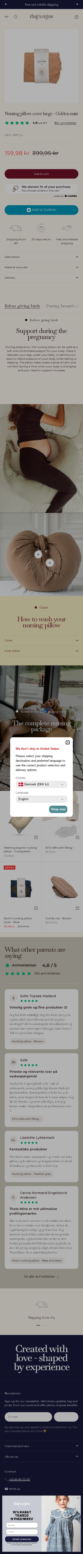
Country (21, 778)
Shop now (58, 809)
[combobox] (33, 784)
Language (22, 792)
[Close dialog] (78, 1498)
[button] (67, 742)
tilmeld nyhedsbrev (22, 1539)
